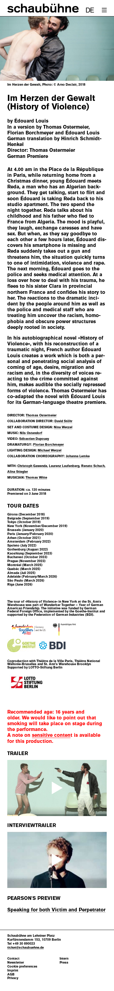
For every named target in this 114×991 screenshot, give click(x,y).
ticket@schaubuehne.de (25, 947)
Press (64, 962)
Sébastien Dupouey (34, 439)
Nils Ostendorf (31, 433)
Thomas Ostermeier (41, 415)
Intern (64, 959)
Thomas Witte (36, 477)
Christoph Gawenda (32, 466)
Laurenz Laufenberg (64, 466)
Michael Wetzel (49, 450)
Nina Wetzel (63, 427)
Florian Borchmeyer (48, 444)
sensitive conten (51, 735)
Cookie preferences (22, 966)
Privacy (12, 978)
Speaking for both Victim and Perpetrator (56, 910)
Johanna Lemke (78, 456)
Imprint (12, 970)
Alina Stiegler (17, 471)
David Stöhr (63, 421)
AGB (11, 974)
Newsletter (15, 962)
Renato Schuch (93, 466)
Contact (13, 959)
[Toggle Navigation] (104, 10)
